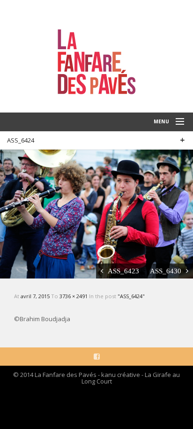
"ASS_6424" (131, 296)
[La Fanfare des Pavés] (96, 56)
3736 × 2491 (74, 296)
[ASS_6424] (96, 213)
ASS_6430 (165, 270)
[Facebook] (97, 356)
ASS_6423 (123, 270)
